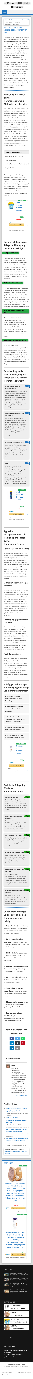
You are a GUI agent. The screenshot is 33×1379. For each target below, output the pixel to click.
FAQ (28, 20)
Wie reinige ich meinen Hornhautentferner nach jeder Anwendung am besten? (13, 698)
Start (12, 20)
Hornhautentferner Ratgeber (17, 5)
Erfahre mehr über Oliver (20, 1095)
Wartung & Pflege (20, 20)
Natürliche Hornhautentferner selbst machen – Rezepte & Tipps (19, 1274)
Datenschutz (21, 1373)
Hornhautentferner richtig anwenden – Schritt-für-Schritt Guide (18, 1284)
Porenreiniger (25, 1366)
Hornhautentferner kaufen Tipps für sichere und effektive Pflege (19, 1279)
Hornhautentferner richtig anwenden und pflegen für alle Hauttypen (18, 1291)
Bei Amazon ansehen (16, 224)
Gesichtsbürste (16, 1368)
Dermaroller (19, 1366)
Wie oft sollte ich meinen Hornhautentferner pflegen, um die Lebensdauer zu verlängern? (14, 719)
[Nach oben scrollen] (30, 1376)
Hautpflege (13, 1366)
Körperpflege (7, 1366)
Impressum (28, 1373)
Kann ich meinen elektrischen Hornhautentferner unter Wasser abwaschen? (14, 709)
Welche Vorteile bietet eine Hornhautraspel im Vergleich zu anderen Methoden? (17, 1120)
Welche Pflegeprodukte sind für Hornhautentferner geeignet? (15, 728)
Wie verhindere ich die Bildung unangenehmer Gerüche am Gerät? (14, 736)
